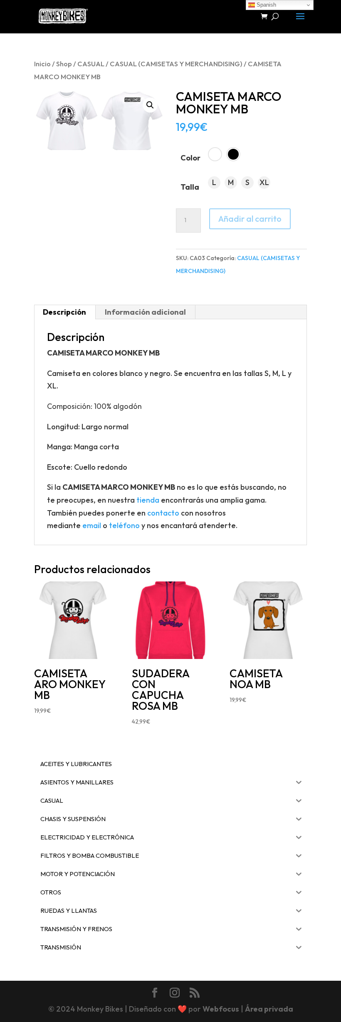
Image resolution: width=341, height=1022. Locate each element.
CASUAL (90, 63)
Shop (64, 63)
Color (190, 158)
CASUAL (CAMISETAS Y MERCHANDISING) (176, 63)
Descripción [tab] (64, 312)
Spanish (265, 5)
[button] (150, 105)
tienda (147, 500)
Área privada (269, 1009)
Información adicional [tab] (145, 312)
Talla (189, 187)
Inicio (42, 63)
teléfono (124, 525)
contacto (163, 513)
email (91, 525)
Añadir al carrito (250, 218)
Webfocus (221, 1009)
